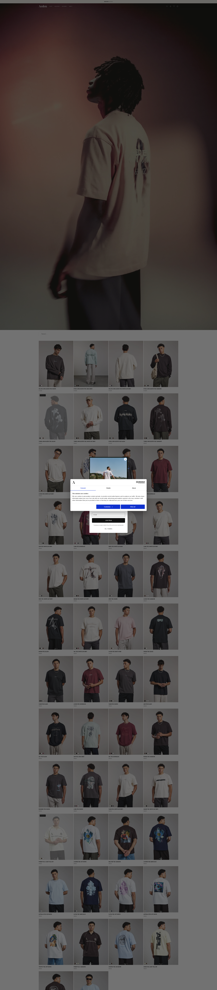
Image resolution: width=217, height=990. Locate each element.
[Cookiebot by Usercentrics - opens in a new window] (137, 482)
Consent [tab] (83, 488)
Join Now (108, 520)
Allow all (132, 506)
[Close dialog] (125, 459)
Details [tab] (108, 488)
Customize (107, 506)
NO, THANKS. (108, 529)
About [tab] (134, 488)
